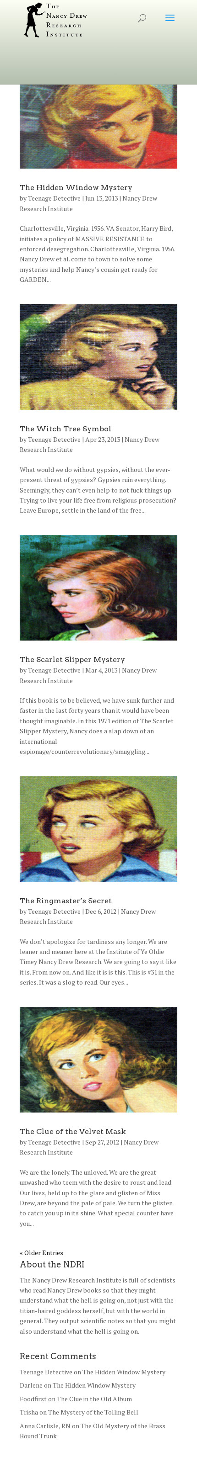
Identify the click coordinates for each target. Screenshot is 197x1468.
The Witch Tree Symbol (65, 428)
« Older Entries (41, 1252)
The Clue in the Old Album (94, 1398)
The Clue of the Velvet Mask (73, 1131)
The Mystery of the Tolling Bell (93, 1412)
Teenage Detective (54, 198)
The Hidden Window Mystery (76, 187)
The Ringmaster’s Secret (66, 900)
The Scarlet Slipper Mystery (72, 659)
